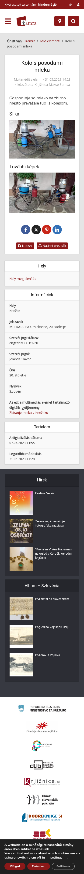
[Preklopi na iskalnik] (73, 21)
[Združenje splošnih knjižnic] (42, 835)
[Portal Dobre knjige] (42, 817)
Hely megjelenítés (22, 278)
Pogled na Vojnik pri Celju (52, 627)
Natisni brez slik (54, 245)
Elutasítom (38, 866)
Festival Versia (45, 493)
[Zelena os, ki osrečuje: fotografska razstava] (21, 531)
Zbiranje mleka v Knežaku (28, 412)
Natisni (26, 245)
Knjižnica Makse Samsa (52, 85)
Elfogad (15, 866)
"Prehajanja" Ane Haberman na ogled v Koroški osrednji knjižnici (53, 554)
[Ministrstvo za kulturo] (42, 709)
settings (56, 858)
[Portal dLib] (42, 765)
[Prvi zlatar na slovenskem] (21, 608)
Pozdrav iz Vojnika (47, 655)
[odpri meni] (8, 21)
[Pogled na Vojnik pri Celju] (21, 636)
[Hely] (59, 21)
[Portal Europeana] (42, 746)
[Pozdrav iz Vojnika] (21, 664)
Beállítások (63, 866)
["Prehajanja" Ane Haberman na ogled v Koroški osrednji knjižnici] (21, 559)
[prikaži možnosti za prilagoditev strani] (70, 4)
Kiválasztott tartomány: (31, 4)
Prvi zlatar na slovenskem (52, 599)
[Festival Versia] (21, 503)
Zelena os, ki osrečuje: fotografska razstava (50, 523)
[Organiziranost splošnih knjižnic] (42, 727)
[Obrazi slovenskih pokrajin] (42, 800)
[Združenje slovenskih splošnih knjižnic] (42, 782)
